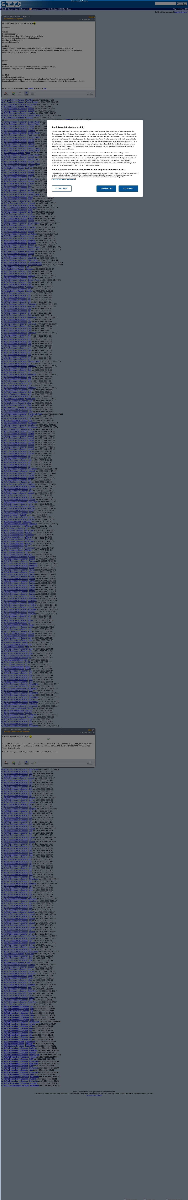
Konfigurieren (61, 188)
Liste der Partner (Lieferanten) (63, 179)
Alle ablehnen (106, 188)
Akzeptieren (128, 188)
